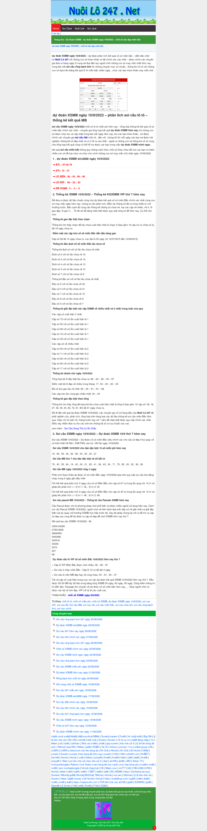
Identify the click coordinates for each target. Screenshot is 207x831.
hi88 (80, 736)
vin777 (122, 768)
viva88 (143, 764)
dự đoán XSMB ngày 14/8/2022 (125, 601)
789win (81, 747)
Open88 (55, 785)
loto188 (55, 757)
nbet (105, 761)
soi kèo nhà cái (77, 761)
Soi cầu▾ (91, 28)
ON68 (145, 750)
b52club (128, 775)
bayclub (94, 768)
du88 (146, 778)
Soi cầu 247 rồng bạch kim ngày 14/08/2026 (79, 713)
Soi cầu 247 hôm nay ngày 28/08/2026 (76, 631)
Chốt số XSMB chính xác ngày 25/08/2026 (78, 648)
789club (61, 747)
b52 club (92, 739)
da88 (137, 757)
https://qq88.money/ (71, 778)
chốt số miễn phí (82, 601)
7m (152, 739)
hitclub (64, 757)
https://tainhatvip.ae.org (136, 771)
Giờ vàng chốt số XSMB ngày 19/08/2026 (78, 684)
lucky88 (98, 757)
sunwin (55, 754)
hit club (131, 736)
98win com (111, 768)
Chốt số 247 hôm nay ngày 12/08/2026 (76, 725)
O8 (70, 739)
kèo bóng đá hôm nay (91, 754)
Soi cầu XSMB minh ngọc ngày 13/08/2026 (78, 719)
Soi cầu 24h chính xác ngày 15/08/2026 (77, 708)
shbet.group (141, 747)
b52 (130, 768)
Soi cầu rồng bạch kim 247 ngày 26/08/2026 (79, 643)
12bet (64, 761)
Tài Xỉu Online (109, 747)
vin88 (152, 764)
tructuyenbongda (60, 764)
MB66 (96, 736)
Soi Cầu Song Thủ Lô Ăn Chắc (80, 428)
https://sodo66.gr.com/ (117, 778)
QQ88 (104, 785)
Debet (89, 757)
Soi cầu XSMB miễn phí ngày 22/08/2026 (77, 666)
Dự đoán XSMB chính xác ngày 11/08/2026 (78, 731)
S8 (112, 771)
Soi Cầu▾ (67, 28)
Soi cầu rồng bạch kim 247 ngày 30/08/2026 (79, 619)
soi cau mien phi (124, 605)
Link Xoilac (86, 764)
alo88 (121, 761)
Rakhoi (75, 764)
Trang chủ (59, 39)
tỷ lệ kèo (66, 785)
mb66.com (56, 736)
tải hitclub (135, 750)
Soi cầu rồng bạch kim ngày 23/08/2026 (77, 660)
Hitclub (115, 750)
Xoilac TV (138, 761)
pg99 (133, 778)
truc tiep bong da (129, 764)
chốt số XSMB (99, 601)
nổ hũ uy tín (124, 739)
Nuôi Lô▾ (79, 28)
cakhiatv (75, 743)
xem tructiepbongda (69, 768)
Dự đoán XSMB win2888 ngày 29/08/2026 (78, 625)
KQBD (96, 747)
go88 (72, 775)
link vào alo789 (118, 782)
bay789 (71, 747)
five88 (107, 757)
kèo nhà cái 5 (127, 743)
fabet (123, 757)
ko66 (139, 736)
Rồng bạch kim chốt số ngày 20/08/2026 (77, 678)
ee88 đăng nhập (140, 739)
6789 (148, 768)
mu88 (66, 736)
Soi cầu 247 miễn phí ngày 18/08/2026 (76, 690)
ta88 (106, 771)
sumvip (122, 747)
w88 (81, 785)
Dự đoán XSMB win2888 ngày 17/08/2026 (78, 696)
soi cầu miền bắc (105, 605)
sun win (118, 775)
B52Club (88, 775)
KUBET (145, 754)
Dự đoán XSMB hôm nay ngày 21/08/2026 (78, 672)
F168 (96, 785)
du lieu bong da (90, 750)
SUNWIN (139, 782)
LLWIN (55, 750)
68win (54, 743)
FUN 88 (55, 33)
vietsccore (75, 750)
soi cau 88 (62, 605)
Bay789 (148, 736)
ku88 (76, 771)
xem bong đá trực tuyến (106, 764)
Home (56, 28)
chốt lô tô (67, 601)
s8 (61, 743)
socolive (87, 736)
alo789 (113, 761)
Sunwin (105, 736)
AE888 (119, 771)
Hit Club (104, 750)
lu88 (130, 757)
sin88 (102, 743)
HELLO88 (138, 768)
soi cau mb (89, 605)
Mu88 (73, 736)
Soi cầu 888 (75, 605)
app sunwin (112, 743)
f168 (115, 754)
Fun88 (122, 736)
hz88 (67, 743)
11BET (91, 771)
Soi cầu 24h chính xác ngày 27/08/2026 (77, 637)
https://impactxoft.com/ (86, 782)
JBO (128, 761)
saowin (114, 736)
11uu (130, 747)
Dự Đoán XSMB (73, 39)
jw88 (89, 747)
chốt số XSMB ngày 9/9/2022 (83, 595)
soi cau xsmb (64, 608)
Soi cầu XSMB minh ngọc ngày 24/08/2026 (78, 654)
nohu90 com (133, 754)
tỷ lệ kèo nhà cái (143, 775)
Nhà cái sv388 (89, 743)
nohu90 (82, 739)
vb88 (83, 771)
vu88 (81, 757)
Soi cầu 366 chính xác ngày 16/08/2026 (77, 702)
